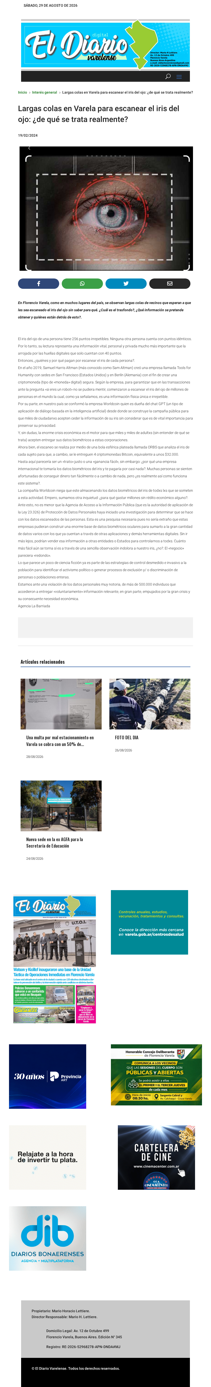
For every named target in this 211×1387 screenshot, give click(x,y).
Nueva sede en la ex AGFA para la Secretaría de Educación (54, 842)
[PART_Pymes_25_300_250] (47, 1107)
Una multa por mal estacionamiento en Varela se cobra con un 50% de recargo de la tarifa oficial (60, 744)
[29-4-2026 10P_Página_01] (54, 1026)
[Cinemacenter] (156, 1157)
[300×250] (47, 1188)
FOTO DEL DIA (126, 737)
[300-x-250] (149, 953)
